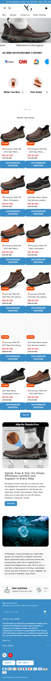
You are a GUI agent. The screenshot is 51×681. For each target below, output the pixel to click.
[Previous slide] (21, 109)
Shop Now (11, 503)
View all (25, 415)
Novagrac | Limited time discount (18, 677)
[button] (4, 8)
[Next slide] (30, 109)
